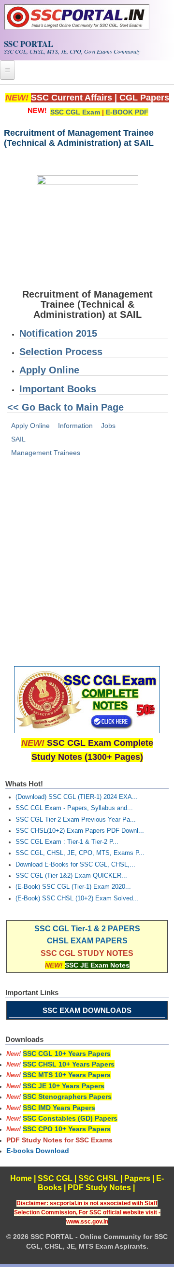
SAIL (18, 439)
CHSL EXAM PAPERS (87, 941)
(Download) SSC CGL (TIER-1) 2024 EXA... (76, 797)
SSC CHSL (98, 1178)
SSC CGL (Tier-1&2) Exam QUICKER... (71, 875)
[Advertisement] (87, 558)
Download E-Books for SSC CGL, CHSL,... (75, 864)
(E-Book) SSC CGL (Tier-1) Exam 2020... (73, 886)
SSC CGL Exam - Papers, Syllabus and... (74, 808)
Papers (137, 1178)
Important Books (57, 389)
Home (21, 1178)
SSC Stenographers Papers (67, 1096)
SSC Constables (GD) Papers (70, 1118)
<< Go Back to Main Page (65, 407)
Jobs (108, 425)
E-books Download (37, 1150)
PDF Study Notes (99, 1187)
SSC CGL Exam (75, 112)
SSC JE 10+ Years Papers (63, 1086)
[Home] (76, 27)
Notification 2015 (58, 333)
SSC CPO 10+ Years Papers (67, 1129)
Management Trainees (45, 452)
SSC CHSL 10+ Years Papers (69, 1064)
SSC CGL (55, 1178)
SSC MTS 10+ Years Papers (67, 1075)
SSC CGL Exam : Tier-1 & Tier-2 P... (66, 842)
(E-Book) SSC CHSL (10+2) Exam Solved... (77, 898)
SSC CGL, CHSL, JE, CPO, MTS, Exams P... (80, 853)
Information (75, 425)
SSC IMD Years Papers (59, 1107)
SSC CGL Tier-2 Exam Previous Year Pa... (75, 819)
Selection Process (60, 351)
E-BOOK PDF (127, 112)
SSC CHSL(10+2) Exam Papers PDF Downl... (79, 830)
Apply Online (49, 370)
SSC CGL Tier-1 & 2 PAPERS (87, 929)
